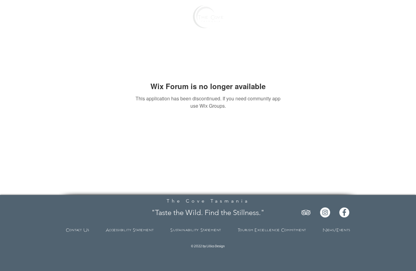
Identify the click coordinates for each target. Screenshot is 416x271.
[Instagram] (325, 212)
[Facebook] (344, 212)
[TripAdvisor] (306, 212)
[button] (41, 17)
